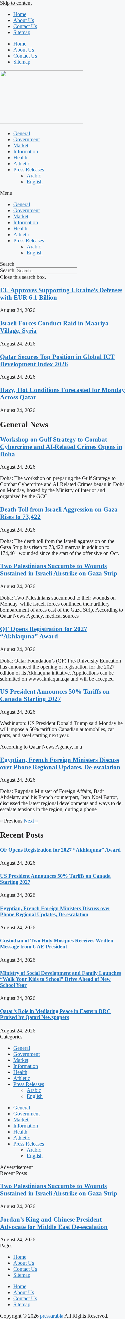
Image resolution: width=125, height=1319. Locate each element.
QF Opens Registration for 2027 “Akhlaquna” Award (43, 632)
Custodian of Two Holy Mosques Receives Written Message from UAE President (56, 943)
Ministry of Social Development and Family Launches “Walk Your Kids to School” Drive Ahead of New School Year (60, 979)
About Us (23, 20)
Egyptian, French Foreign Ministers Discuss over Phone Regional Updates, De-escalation (60, 763)
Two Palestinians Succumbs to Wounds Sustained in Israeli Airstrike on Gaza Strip (58, 569)
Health (20, 157)
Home (19, 14)
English (35, 181)
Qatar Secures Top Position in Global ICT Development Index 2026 (57, 360)
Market (20, 145)
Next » (31, 821)
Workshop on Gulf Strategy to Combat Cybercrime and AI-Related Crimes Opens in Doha (61, 447)
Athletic (21, 163)
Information (25, 151)
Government (26, 139)
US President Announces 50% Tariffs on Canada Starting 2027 (55, 695)
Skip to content (16, 3)
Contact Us (25, 26)
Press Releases (28, 169)
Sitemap (21, 32)
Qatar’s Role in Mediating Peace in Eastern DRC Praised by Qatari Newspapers (55, 1014)
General (21, 133)
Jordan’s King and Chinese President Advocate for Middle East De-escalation (54, 1223)
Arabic (34, 175)
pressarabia (52, 1316)
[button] (62, 193)
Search (7, 270)
